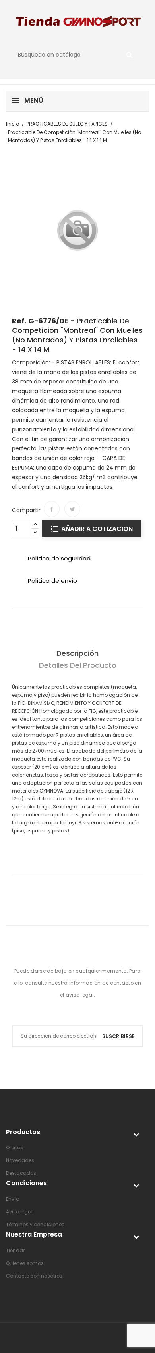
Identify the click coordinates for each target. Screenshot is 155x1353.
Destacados (21, 1173)
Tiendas (16, 1250)
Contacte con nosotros (34, 1275)
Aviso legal (19, 1211)
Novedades (20, 1160)
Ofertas (14, 1147)
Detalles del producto (77, 665)
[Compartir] (52, 509)
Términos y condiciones (35, 1224)
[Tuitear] (72, 509)
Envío (12, 1199)
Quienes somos (25, 1263)
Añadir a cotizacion (96, 528)
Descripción (77, 653)
